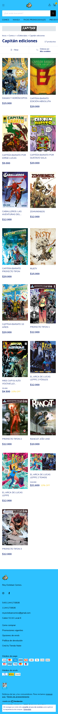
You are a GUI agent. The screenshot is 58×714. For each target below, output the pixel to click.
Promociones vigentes (12, 630)
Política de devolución (12, 640)
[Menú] (3, 5)
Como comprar (9, 625)
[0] (54, 5)
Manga (16, 20)
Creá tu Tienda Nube (11, 645)
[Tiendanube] (12, 702)
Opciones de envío (10, 635)
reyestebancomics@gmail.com (16, 612)
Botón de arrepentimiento (18, 696)
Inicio (4, 35)
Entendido (27, 709)
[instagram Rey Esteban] (3, 593)
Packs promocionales (35, 20)
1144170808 (9, 607)
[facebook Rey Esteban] (9, 593)
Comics (5, 20)
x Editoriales (22, 35)
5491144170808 (11, 602)
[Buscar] (53, 13)
